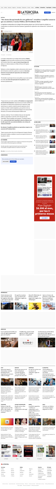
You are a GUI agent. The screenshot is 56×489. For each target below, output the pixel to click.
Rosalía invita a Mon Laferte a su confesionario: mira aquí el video (21, 408)
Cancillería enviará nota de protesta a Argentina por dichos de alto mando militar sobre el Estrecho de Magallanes (42, 126)
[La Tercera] (6, 457)
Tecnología (19, 7)
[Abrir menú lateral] (2, 12)
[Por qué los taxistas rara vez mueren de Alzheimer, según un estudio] (21, 306)
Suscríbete (13, 161)
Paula (44, 404)
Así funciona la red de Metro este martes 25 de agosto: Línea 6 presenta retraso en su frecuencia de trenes (46, 334)
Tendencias (31, 367)
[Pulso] (17, 457)
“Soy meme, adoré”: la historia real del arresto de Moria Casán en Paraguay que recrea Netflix (21, 436)
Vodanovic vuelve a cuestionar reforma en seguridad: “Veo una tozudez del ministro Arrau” (41, 136)
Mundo (29, 7)
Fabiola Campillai (14, 151)
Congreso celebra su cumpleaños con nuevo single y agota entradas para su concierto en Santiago (21, 429)
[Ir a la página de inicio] (28, 12)
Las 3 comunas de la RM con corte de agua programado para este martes (9, 333)
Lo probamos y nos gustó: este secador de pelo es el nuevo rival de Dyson (49, 429)
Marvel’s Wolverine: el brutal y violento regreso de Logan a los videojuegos (35, 297)
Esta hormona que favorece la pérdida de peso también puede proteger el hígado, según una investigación (35, 389)
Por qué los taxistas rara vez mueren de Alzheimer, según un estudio (20, 297)
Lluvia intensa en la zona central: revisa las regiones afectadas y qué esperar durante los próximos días (7, 298)
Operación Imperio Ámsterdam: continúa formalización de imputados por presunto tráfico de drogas (45, 88)
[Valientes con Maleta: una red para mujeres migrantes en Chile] (49, 421)
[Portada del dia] (44, 197)
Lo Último (37, 7)
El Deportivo (24, 7)
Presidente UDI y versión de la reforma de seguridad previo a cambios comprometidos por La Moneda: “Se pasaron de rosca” (7, 398)
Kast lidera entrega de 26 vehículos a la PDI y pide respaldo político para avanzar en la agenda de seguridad (42, 141)
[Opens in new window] (28, 457)
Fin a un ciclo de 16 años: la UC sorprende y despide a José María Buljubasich (49, 397)
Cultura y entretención (20, 404)
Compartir (3, 54)
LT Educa (54, 7)
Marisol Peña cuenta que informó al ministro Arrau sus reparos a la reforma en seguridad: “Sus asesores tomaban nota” (45, 99)
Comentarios (9, 54)
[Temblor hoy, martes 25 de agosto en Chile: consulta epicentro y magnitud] (28, 342)
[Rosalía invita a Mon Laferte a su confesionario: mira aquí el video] (21, 421)
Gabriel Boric (20, 151)
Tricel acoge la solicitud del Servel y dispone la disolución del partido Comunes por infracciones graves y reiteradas (16, 142)
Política (5, 7)
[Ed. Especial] (39, 457)
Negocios (14, 7)
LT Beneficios (42, 7)
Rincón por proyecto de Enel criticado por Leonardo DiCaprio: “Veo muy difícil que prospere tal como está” (45, 94)
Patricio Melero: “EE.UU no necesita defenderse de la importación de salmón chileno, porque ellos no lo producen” (20, 390)
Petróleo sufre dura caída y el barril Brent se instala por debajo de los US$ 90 (21, 397)
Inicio (2, 7)
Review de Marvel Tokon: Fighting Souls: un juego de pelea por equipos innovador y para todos (7, 436)
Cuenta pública (8, 151)
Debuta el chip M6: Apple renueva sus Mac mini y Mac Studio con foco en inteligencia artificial (7, 409)
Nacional (9, 7)
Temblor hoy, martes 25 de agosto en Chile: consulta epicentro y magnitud (26, 333)
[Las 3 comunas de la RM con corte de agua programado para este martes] (9, 342)
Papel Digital (48, 7)
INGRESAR (53, 12)
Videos (32, 7)
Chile (2, 367)
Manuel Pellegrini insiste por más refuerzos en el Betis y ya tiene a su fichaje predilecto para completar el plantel (49, 389)
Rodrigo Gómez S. (8, 31)
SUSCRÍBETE (45, 218)
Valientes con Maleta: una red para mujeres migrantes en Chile (48, 408)
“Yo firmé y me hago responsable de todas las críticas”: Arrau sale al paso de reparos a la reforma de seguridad (44, 82)
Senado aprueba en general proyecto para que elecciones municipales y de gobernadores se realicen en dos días (14, 146)
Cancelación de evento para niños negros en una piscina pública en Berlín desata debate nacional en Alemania (35, 429)
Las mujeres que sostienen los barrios (49, 435)
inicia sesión (6, 161)
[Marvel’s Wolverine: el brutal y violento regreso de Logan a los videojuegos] (35, 306)
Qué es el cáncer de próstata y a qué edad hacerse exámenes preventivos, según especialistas (49, 298)
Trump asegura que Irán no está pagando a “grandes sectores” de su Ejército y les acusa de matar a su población (35, 436)
